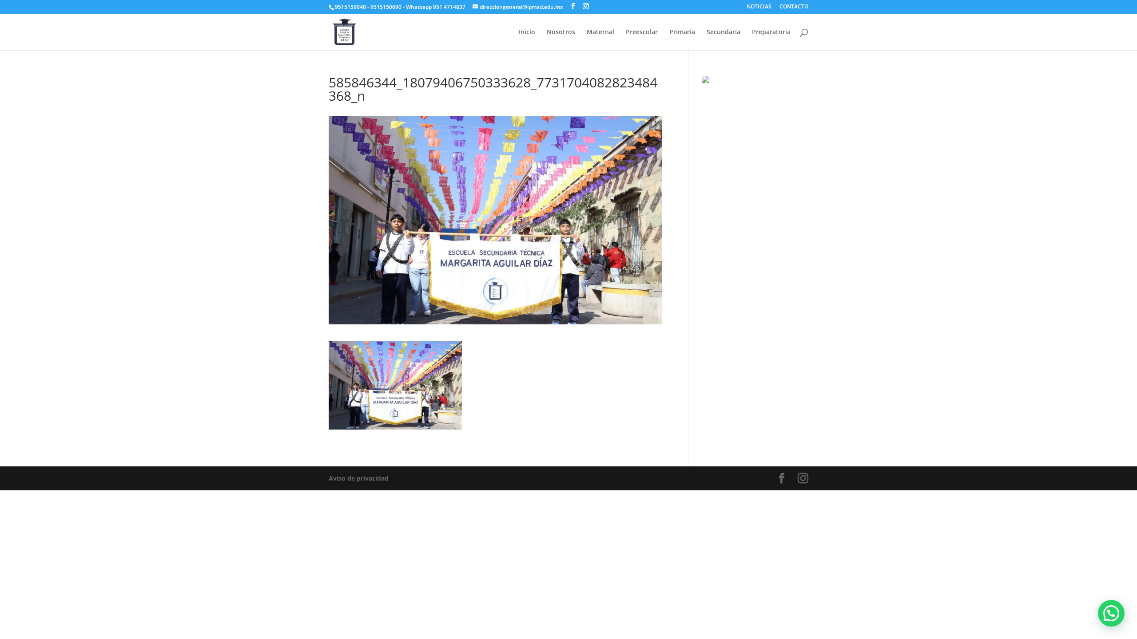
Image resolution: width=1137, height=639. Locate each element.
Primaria (682, 32)
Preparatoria (771, 32)
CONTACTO (793, 7)
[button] (1111, 613)
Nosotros (561, 32)
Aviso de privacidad (359, 478)
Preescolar (642, 32)
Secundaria (723, 32)
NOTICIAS (759, 7)
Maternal (600, 32)
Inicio (527, 32)
